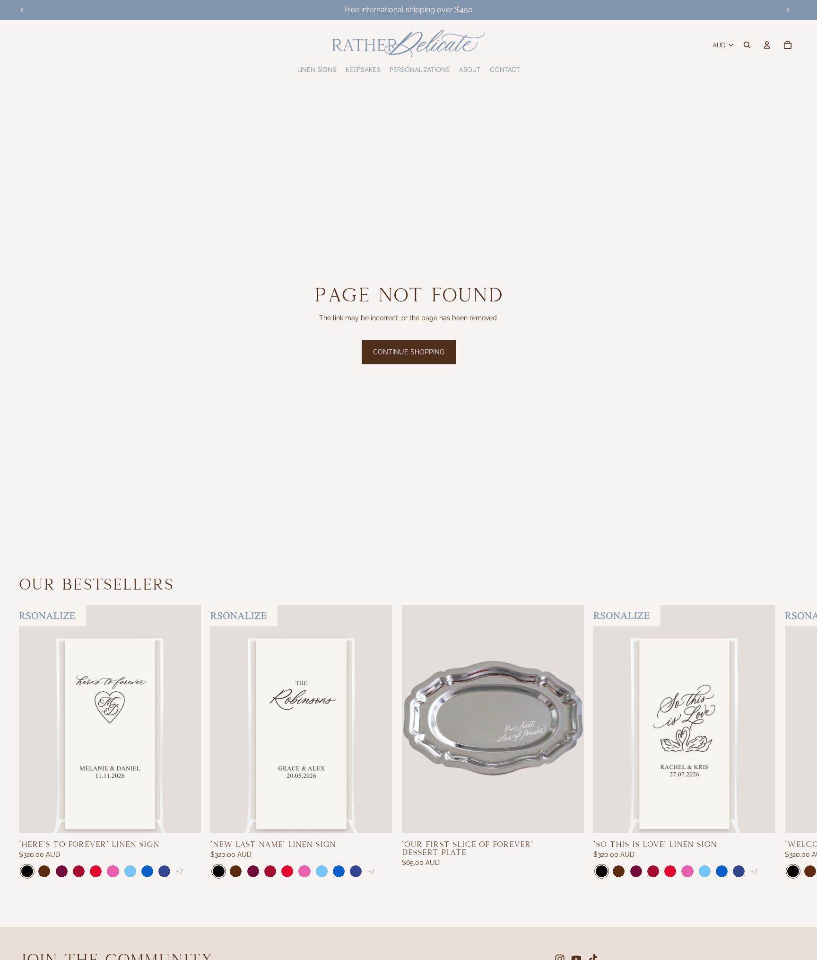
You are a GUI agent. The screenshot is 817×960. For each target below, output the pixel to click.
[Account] (766, 45)
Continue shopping (408, 352)
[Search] (747, 45)
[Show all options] (179, 871)
